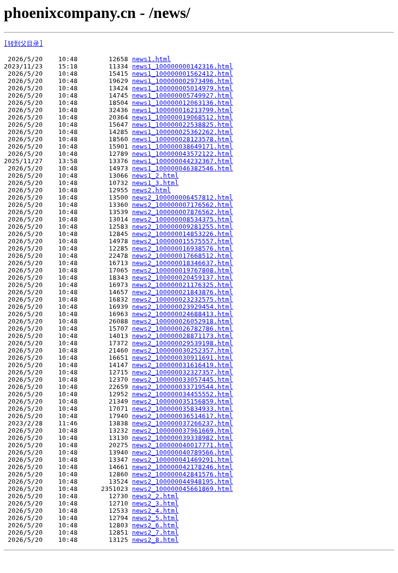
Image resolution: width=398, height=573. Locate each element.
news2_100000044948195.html (182, 481)
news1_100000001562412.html (182, 73)
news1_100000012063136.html (182, 102)
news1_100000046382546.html (182, 168)
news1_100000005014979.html (182, 88)
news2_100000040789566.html (182, 452)
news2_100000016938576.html (182, 248)
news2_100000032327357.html (182, 372)
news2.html (151, 190)
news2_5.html (155, 518)
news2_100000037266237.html (182, 423)
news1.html (151, 59)
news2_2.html (155, 496)
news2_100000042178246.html (182, 467)
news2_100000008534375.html (182, 219)
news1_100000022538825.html (182, 124)
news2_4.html (155, 510)
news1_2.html (155, 175)
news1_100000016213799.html (182, 110)
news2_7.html (155, 532)
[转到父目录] (23, 43)
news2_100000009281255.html (182, 226)
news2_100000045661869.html (182, 488)
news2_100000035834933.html (182, 408)
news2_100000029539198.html (182, 343)
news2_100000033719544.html (182, 386)
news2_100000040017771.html (182, 445)
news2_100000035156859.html (182, 401)
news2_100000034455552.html (182, 394)
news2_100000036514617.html (182, 416)
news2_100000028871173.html (182, 335)
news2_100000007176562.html (182, 204)
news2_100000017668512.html (182, 255)
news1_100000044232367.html (182, 161)
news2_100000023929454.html (182, 306)
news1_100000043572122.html (182, 153)
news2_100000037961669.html (182, 430)
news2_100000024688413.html (182, 314)
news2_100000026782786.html (182, 328)
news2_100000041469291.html (182, 459)
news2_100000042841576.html (182, 474)
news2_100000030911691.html (182, 357)
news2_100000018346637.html (182, 263)
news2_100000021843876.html (182, 292)
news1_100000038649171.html (182, 146)
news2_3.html (155, 503)
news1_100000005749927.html (182, 95)
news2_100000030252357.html (182, 350)
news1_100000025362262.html (182, 131)
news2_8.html (155, 539)
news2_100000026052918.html (182, 321)
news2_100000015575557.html (182, 241)
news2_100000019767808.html (182, 270)
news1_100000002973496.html (182, 80)
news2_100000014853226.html (182, 233)
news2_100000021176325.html (182, 284)
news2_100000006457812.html (182, 197)
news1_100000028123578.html (182, 139)
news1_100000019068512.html (182, 117)
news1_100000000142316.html (182, 66)
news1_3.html (155, 182)
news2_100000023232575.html (182, 299)
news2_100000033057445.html (182, 379)
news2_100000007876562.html (182, 212)
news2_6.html (155, 525)
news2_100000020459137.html (182, 277)
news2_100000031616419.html (182, 365)
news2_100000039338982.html (182, 437)
